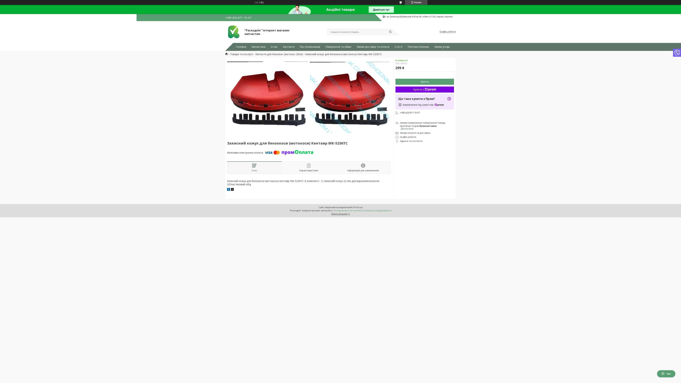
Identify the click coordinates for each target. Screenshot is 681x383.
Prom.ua (358, 207)
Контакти (288, 47)
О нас (274, 47)
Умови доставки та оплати (373, 47)
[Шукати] (390, 32)
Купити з (418, 89)
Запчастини (258, 47)
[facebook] (228, 190)
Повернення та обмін (338, 47)
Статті (398, 47)
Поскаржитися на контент (347, 210)
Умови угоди (442, 47)
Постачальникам (310, 47)
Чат (669, 373)
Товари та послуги (241, 54)
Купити (424, 81)
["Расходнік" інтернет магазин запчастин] (233, 32)
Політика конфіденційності (378, 210)
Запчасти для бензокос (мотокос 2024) (279, 54)
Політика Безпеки (418, 47)
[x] (232, 190)
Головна (241, 47)
